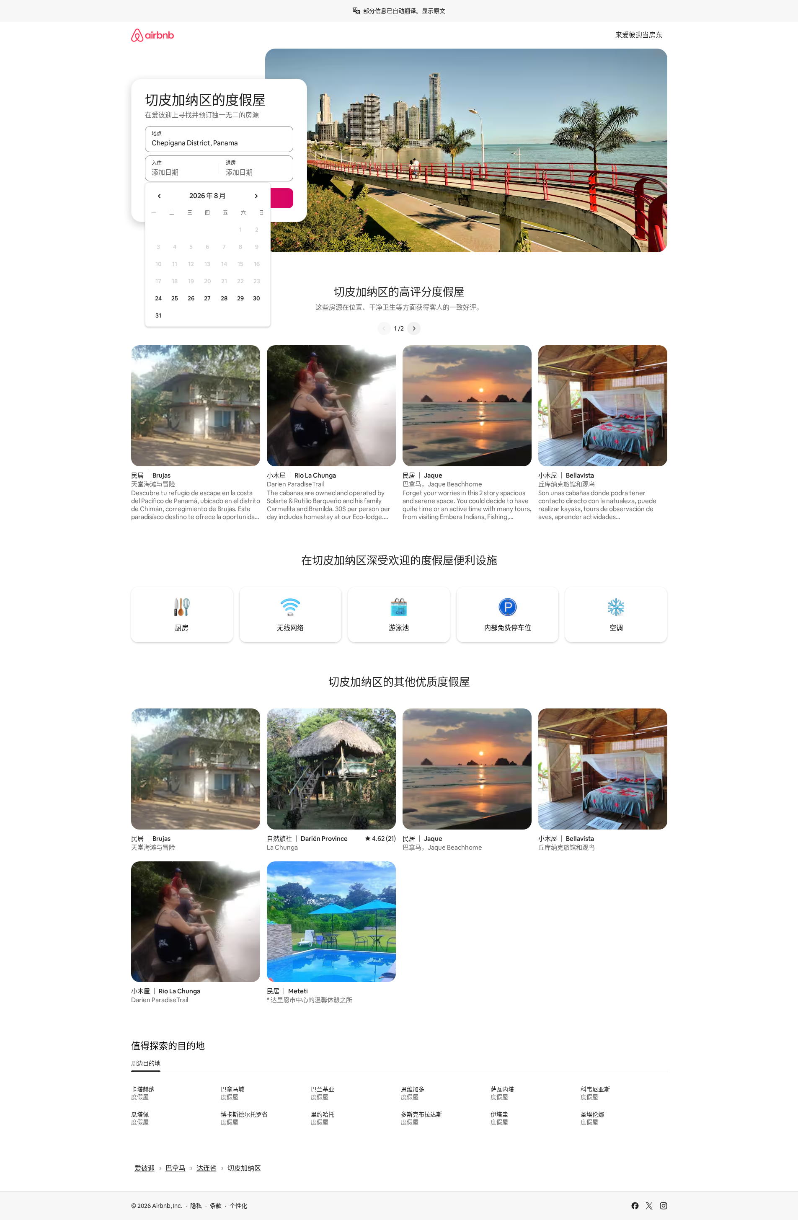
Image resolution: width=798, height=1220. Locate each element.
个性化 (238, 1206)
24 (158, 298)
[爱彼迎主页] (152, 35)
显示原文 (433, 11)
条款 (216, 1206)
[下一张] (414, 328)
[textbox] (182, 172)
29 (240, 298)
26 (191, 298)
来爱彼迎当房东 (638, 35)
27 (207, 298)
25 (174, 298)
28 (224, 298)
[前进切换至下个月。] (255, 196)
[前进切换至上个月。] (159, 196)
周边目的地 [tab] (145, 1063)
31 (158, 315)
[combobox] (219, 143)
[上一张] (384, 328)
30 (256, 298)
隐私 (196, 1206)
